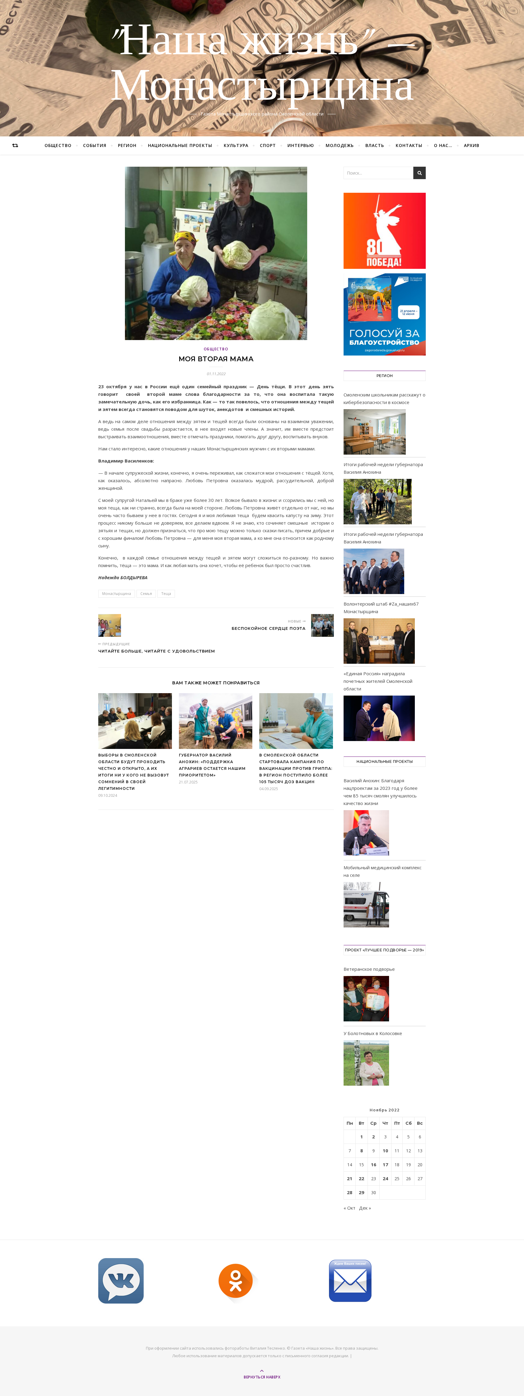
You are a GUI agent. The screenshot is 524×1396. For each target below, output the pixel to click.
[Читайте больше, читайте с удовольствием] (109, 625)
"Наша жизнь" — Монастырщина (262, 64)
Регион (127, 145)
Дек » (365, 1208)
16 (373, 1164)
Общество (58, 145)
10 (385, 1150)
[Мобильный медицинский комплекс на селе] (366, 906)
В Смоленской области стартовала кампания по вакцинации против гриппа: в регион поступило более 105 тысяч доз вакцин (295, 768)
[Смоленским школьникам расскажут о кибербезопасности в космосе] (375, 432)
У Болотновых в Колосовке (373, 1033)
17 (385, 1164)
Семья (146, 593)
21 (349, 1178)
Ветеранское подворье (369, 969)
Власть (374, 145)
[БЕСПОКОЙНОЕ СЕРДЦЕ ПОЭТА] (322, 625)
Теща (166, 593)
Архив (471, 145)
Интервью (300, 145)
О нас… (443, 145)
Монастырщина (116, 593)
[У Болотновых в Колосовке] (366, 1064)
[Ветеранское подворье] (366, 1000)
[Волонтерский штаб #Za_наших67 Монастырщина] (379, 641)
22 (361, 1178)
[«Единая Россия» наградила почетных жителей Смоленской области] (379, 718)
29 (361, 1192)
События (94, 145)
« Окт (349, 1208)
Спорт (268, 145)
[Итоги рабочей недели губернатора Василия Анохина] (378, 501)
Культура (236, 145)
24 (385, 1178)
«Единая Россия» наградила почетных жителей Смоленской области (378, 681)
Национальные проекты (180, 145)
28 (349, 1192)
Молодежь (340, 145)
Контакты (409, 145)
